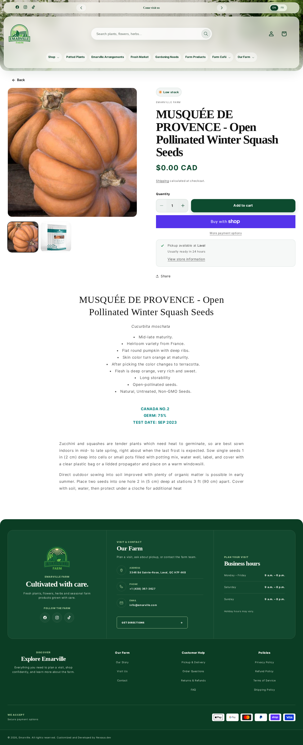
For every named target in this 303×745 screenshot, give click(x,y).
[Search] (205, 33)
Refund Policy (264, 671)
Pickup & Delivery (193, 662)
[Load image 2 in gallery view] (55, 237)
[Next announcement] (222, 8)
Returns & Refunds (193, 680)
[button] (54, 57)
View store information (186, 259)
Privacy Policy (264, 662)
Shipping (162, 181)
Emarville (24, 737)
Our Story (122, 662)
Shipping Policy (264, 689)
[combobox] (151, 34)
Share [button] (165, 276)
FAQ (193, 689)
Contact (122, 680)
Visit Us (122, 671)
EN (274, 7)
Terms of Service (264, 680)
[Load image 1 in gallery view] (23, 237)
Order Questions (193, 671)
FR (282, 7)
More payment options (226, 233)
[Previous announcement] (81, 8)
